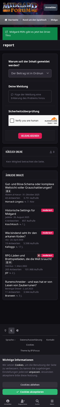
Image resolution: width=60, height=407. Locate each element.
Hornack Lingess (14, 201)
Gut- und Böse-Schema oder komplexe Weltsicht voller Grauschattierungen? (29, 185)
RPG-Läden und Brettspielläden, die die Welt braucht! (28, 257)
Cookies (30, 344)
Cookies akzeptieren (32, 391)
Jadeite (8, 217)
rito (7, 239)
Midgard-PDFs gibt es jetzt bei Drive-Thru (28, 33)
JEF (6, 272)
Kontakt (50, 339)
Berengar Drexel (13, 288)
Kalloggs (10, 246)
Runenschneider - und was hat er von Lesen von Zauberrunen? (28, 283)
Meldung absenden (30, 135)
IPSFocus (35, 350)
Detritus (9, 265)
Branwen (10, 295)
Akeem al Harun (13, 194)
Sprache (10, 339)
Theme (23, 350)
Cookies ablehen (30, 384)
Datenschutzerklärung (31, 339)
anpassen (34, 371)
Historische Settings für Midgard (20, 212)
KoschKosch (11, 224)
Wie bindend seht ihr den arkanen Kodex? (21, 234)
